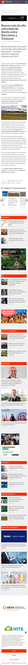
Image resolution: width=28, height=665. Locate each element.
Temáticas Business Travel (8, 12)
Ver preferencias (14, 659)
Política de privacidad (16, 662)
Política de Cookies (6, 662)
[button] (25, 632)
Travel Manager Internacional (12, 41)
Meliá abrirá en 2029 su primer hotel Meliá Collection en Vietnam (17, 353)
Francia (9, 182)
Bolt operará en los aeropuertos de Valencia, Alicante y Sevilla (15, 499)
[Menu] (26, 2)
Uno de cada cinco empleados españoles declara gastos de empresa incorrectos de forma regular (13, 587)
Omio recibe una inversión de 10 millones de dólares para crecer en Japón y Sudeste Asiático (13, 545)
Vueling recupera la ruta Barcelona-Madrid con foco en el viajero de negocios (17, 475)
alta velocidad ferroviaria (13, 180)
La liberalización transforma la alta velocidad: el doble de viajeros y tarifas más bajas (13, 202)
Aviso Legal (23, 662)
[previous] (1, 200)
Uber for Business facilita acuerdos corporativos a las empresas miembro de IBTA (16, 300)
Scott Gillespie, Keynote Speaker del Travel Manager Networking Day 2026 (16, 291)
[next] (26, 200)
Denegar (14, 655)
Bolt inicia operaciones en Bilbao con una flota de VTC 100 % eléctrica (16, 508)
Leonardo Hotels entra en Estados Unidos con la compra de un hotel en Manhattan (17, 231)
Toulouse (18, 182)
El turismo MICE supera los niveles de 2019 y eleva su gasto (16, 223)
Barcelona (4, 182)
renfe (13, 182)
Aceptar (14, 651)
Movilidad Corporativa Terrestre (10, 11)
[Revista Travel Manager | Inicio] (10, 2)
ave (21, 180)
